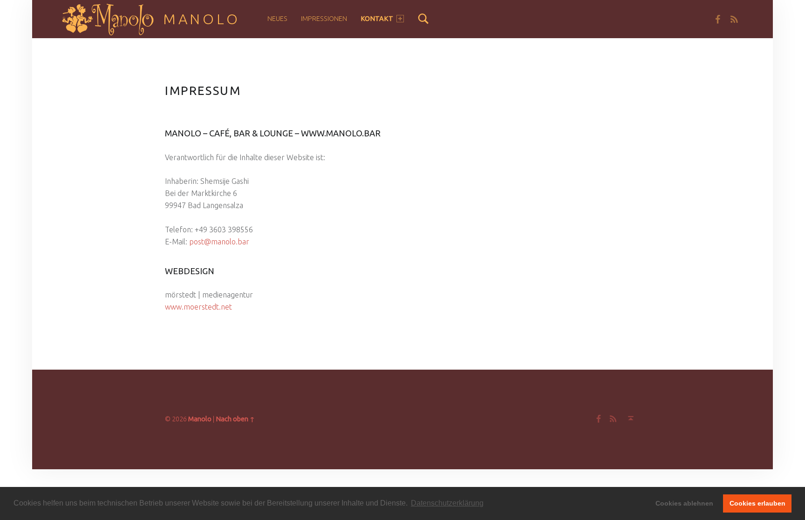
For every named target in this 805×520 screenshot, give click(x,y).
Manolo (201, 19)
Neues (277, 18)
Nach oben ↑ (235, 419)
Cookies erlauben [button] (757, 503)
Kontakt (377, 18)
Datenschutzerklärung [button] (447, 503)
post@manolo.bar (219, 241)
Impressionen (324, 18)
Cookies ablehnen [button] (684, 503)
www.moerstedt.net (198, 307)
